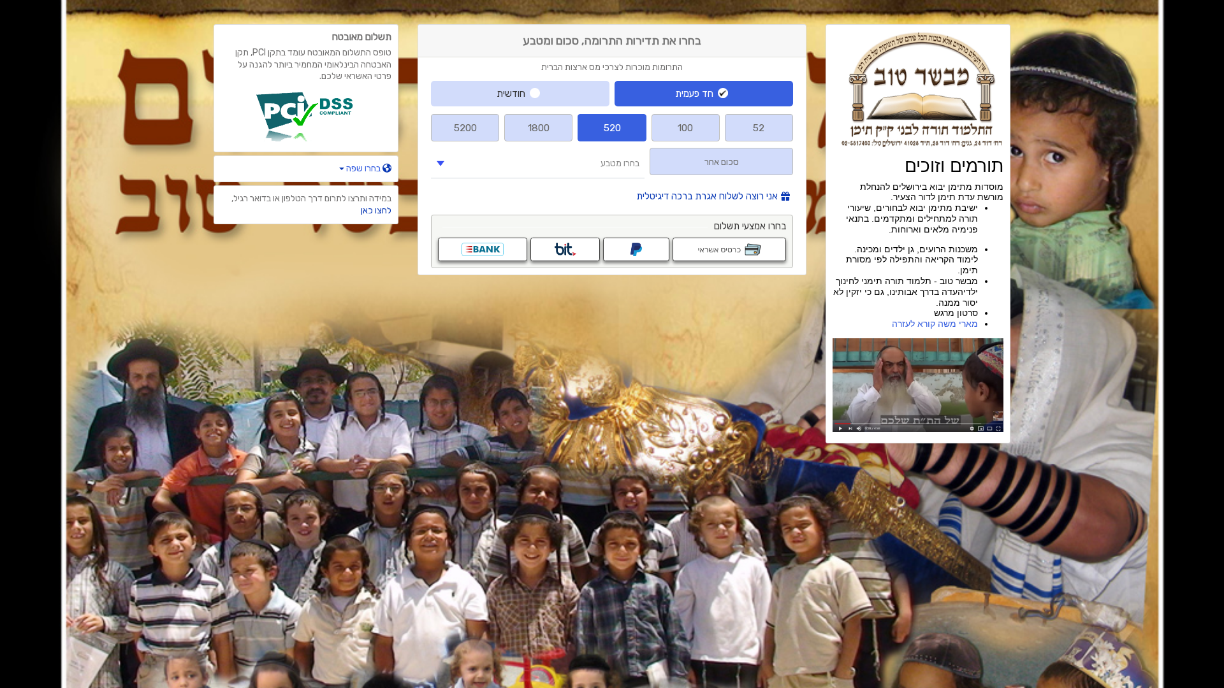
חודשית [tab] (511, 93)
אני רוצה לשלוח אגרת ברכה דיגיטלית (707, 196)
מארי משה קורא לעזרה (935, 324)
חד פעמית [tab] (694, 93)
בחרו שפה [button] (363, 168)
